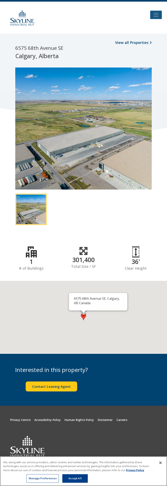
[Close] (160, 462)
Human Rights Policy (79, 420)
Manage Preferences (42, 478)
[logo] (27, 446)
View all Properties (132, 42)
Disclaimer (105, 420)
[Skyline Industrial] (22, 18)
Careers (121, 420)
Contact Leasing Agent (51, 386)
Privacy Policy (135, 470)
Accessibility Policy (47, 420)
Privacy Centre (20, 420)
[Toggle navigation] (156, 15)
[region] (83, 471)
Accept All (75, 478)
